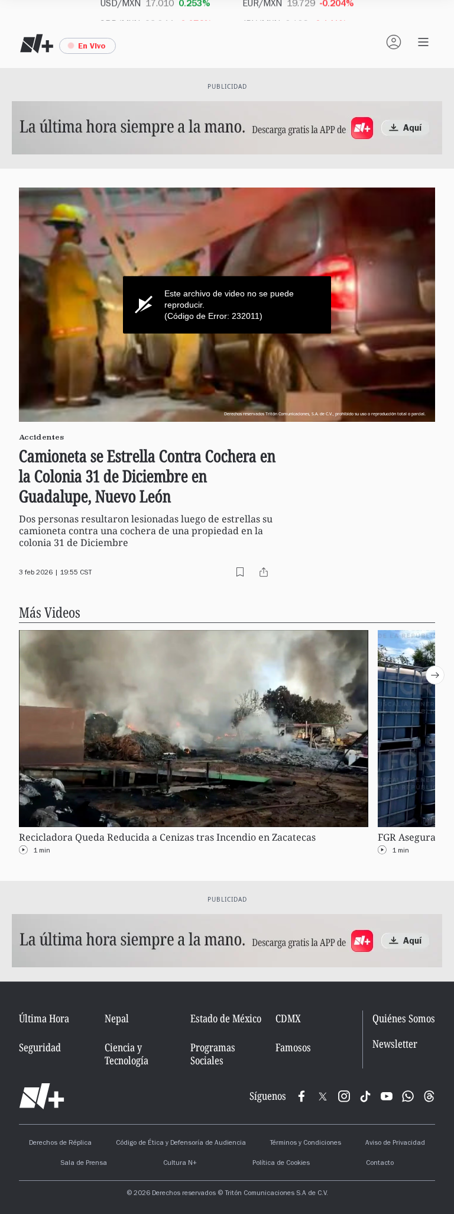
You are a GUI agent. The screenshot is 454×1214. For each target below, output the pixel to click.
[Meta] (301, 1096)
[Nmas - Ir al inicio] (36, 44)
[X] (323, 1096)
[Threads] (429, 1096)
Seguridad (40, 1047)
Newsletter (394, 1044)
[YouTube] (387, 1096)
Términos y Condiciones (305, 1143)
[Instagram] (344, 1096)
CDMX (288, 1018)
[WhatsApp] (408, 1096)
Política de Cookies (281, 1163)
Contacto (380, 1163)
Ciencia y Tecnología (126, 1053)
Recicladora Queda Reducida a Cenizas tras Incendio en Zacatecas (167, 837)
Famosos (293, 1047)
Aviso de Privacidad (395, 1143)
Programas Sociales (212, 1053)
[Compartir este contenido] (263, 572)
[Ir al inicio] (41, 1096)
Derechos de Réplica (60, 1143)
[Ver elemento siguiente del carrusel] (435, 675)
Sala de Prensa (83, 1163)
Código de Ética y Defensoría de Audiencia (181, 1143)
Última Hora (44, 1018)
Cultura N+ (180, 1163)
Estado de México (225, 1018)
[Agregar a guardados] (240, 572)
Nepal (117, 1018)
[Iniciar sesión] (393, 42)
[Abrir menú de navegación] (423, 42)
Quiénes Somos (403, 1018)
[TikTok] (365, 1096)
